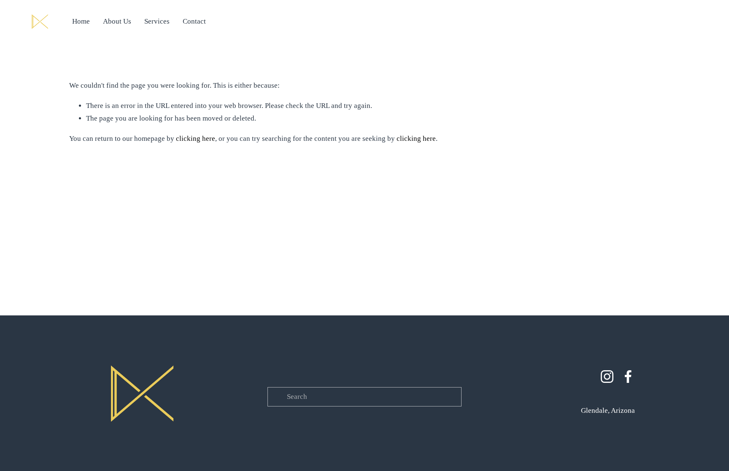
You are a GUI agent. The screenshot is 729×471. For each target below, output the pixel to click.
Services (157, 21)
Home (81, 21)
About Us (117, 21)
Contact (194, 21)
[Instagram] (607, 376)
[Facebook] (628, 376)
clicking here (195, 139)
